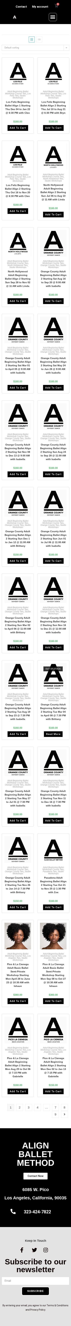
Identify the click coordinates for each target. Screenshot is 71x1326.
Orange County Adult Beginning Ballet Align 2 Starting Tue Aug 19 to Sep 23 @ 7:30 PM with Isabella (18, 711)
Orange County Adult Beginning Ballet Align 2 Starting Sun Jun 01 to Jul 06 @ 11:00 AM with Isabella (53, 538)
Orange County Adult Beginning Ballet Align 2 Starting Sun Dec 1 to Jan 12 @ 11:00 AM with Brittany (18, 538)
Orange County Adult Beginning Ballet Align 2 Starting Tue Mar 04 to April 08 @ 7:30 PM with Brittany (53, 711)
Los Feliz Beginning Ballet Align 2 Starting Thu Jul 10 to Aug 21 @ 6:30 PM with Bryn (53, 107)
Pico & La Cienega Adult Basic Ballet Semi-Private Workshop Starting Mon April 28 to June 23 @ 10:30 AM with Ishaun (18, 975)
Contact (21, 6)
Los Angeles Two (19, 957)
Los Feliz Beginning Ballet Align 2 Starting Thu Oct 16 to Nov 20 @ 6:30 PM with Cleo (18, 190)
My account (40, 6)
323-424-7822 (37, 1211)
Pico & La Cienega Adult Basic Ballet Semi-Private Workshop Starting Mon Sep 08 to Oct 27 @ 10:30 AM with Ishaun (53, 975)
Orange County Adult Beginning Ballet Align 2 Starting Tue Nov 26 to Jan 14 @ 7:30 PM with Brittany (18, 885)
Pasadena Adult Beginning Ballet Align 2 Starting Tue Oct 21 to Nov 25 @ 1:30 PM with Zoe (53, 885)
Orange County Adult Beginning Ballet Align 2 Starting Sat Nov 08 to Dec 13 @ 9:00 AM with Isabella (18, 452)
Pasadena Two (50, 871)
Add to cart (18, 127)
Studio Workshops (19, 96)
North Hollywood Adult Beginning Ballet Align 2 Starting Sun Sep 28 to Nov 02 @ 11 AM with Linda (18, 278)
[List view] (39, 39)
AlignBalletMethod (35, 1154)
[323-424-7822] (13, 1211)
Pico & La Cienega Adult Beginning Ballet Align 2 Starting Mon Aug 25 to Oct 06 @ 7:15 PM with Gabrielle (18, 1067)
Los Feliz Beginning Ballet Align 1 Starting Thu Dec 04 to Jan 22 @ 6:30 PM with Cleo (18, 107)
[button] (53, 17)
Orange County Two (49, 265)
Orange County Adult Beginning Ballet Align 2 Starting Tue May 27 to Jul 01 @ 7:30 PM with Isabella (18, 798)
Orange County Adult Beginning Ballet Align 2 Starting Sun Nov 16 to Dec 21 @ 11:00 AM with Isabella (53, 625)
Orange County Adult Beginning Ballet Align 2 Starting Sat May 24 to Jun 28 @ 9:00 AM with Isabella (53, 365)
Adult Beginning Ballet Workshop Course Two (16, 92)
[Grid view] (32, 39)
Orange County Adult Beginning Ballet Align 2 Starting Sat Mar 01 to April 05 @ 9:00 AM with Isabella (18, 365)
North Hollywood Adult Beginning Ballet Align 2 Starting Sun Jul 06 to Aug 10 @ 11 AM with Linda (53, 192)
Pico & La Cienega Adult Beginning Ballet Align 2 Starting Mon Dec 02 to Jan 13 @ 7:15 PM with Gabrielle (53, 1067)
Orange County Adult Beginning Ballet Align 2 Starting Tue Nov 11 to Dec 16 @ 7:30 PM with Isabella (53, 798)
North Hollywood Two (53, 179)
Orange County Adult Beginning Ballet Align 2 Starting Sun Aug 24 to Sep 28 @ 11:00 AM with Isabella (53, 452)
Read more (53, 734)
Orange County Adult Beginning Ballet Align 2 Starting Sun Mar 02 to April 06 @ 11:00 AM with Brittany (18, 625)
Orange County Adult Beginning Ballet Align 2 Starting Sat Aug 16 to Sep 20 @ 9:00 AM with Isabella (53, 278)
